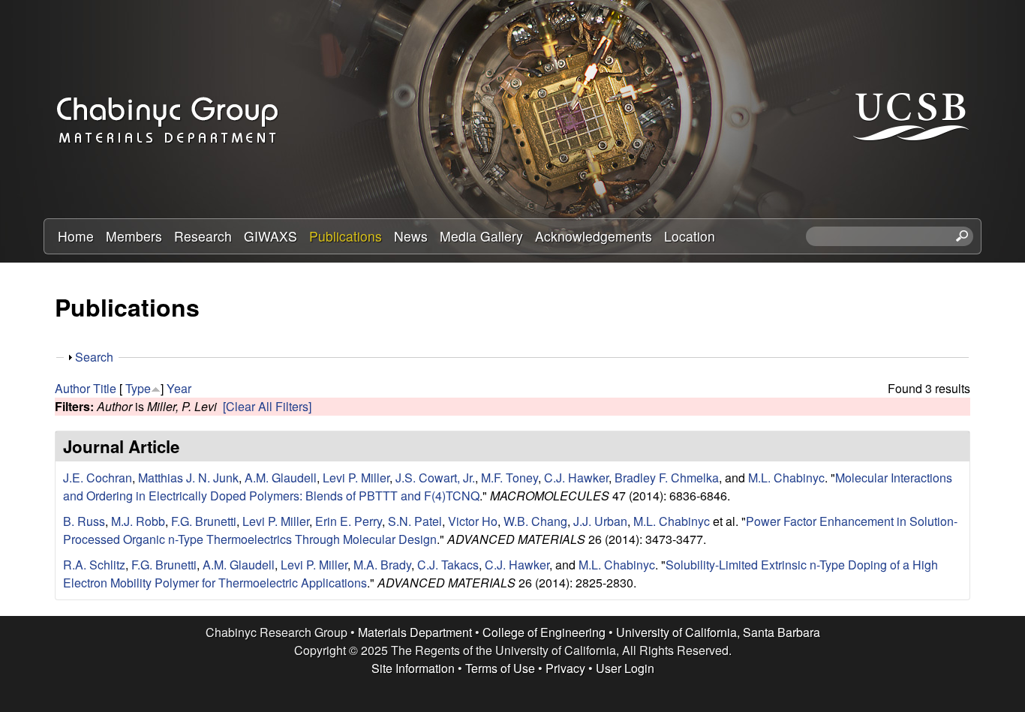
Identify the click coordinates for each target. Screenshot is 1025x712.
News (411, 236)
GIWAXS (270, 236)
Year (179, 388)
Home (76, 236)
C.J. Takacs (448, 564)
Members (134, 236)
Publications (345, 236)
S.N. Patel (415, 521)
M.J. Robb (138, 521)
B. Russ (84, 521)
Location (689, 236)
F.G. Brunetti (203, 521)
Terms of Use (500, 668)
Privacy (565, 668)
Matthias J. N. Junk (188, 477)
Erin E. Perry (348, 521)
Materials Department (415, 632)
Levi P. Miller (356, 477)
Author (72, 388)
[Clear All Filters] (267, 406)
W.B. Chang (535, 521)
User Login (625, 668)
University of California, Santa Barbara (718, 632)
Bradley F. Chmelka (667, 477)
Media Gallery (481, 236)
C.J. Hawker (576, 477)
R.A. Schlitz (94, 564)
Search (94, 356)
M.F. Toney (509, 477)
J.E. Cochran (97, 477)
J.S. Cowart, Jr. (435, 477)
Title (104, 388)
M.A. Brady (382, 564)
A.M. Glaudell (281, 477)
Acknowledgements (593, 236)
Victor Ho (472, 521)
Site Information (413, 668)
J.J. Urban (600, 521)
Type (138, 388)
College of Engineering (544, 632)
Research (203, 236)
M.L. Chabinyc (786, 477)
